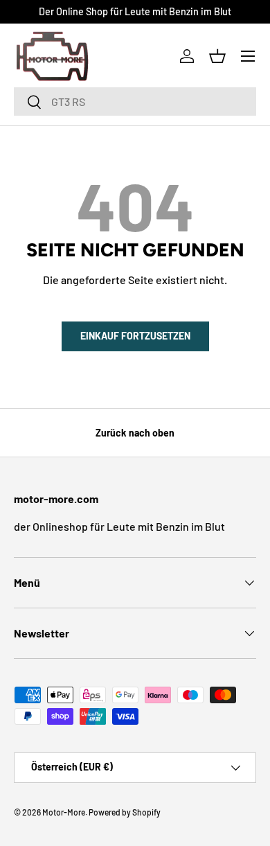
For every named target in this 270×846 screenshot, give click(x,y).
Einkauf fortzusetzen (135, 336)
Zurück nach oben (135, 433)
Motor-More (63, 812)
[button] (217, 56)
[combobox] (135, 101)
